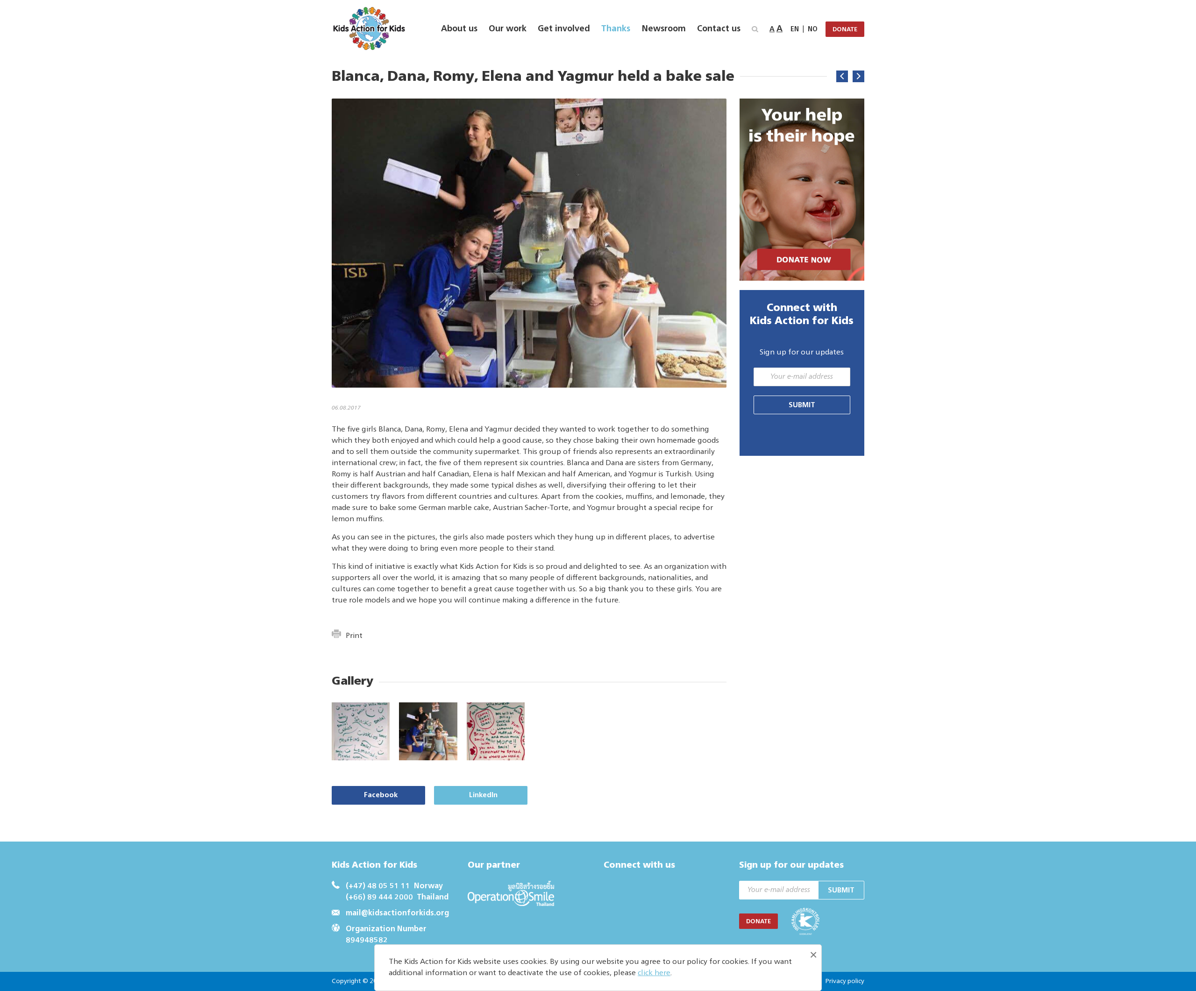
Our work (508, 29)
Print (354, 636)
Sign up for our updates (802, 352)
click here (654, 973)
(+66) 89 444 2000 (379, 897)
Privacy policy (844, 981)
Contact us (718, 29)
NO (813, 29)
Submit (802, 405)
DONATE (845, 30)
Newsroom (663, 29)
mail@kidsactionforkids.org (397, 913)
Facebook (381, 795)
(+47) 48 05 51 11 (378, 886)
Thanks (615, 29)
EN (794, 29)
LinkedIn (483, 795)
